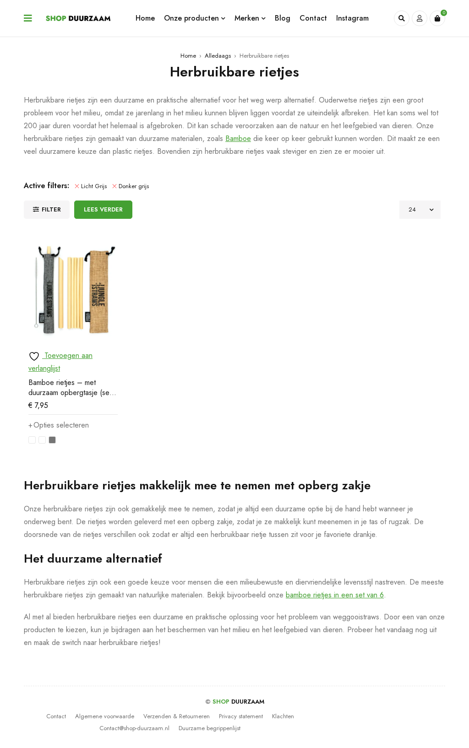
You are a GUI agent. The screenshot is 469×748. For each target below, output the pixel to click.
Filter (51, 209)
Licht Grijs (94, 186)
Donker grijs (134, 186)
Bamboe (238, 138)
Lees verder (103, 209)
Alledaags (218, 55)
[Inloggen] (419, 18)
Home (188, 55)
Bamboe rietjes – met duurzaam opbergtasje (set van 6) (69, 392)
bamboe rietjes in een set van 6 (335, 595)
